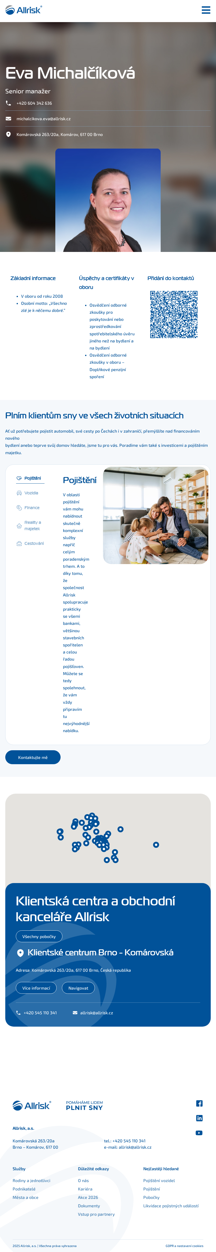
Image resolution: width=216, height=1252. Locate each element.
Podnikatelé (24, 1188)
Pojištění (151, 1188)
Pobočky (151, 1197)
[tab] (30, 477)
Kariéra (85, 1188)
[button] (75, 849)
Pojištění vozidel (159, 1180)
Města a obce (25, 1197)
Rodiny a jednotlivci (31, 1180)
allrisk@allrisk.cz (135, 1146)
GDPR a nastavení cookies (184, 1246)
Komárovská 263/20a (34, 1140)
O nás (83, 1180)
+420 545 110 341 (128, 1140)
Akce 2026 (88, 1197)
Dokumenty (89, 1205)
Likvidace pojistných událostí (171, 1205)
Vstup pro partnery (96, 1214)
